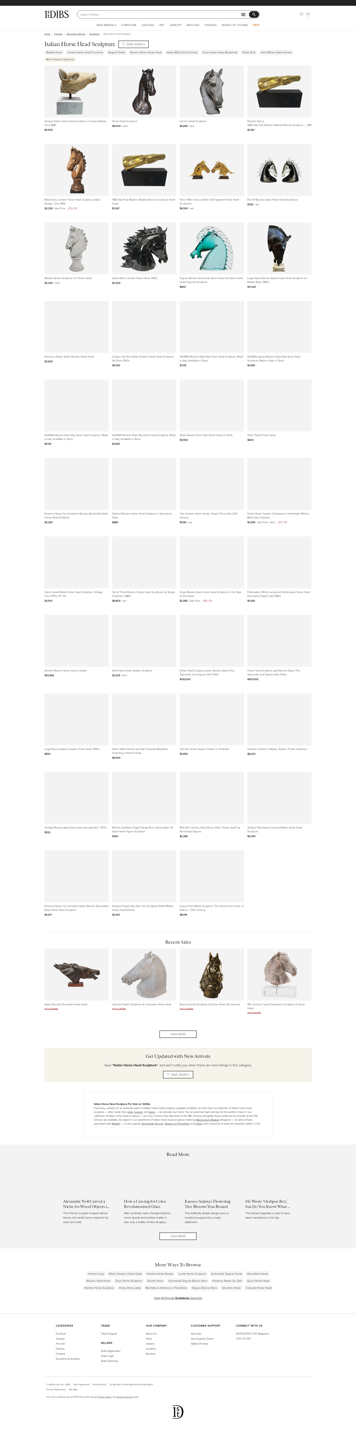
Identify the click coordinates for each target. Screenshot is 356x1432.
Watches (193, 25)
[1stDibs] (56, 14)
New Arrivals (106, 25)
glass (130, 1112)
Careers (150, 1343)
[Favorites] (301, 14)
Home (47, 33)
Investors (151, 1348)
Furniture (128, 25)
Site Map (73, 1389)
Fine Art (60, 1343)
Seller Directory (109, 1361)
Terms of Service (124, 1396)
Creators (60, 1353)
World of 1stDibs (235, 25)
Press (149, 1338)
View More (178, 1034)
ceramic (138, 1112)
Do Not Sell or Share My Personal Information (131, 1384)
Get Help (196, 1333)
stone (152, 1112)
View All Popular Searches (178, 1298)
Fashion (211, 25)
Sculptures (94, 33)
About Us (151, 1333)
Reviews (150, 1353)
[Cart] (308, 14)
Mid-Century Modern (207, 1119)
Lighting (147, 25)
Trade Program (109, 1333)
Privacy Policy (99, 1384)
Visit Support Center (202, 1338)
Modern (116, 1123)
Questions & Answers (68, 1358)
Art (161, 25)
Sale (256, 25)
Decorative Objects (76, 33)
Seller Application (111, 1351)
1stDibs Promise (199, 1343)
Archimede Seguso (152, 1123)
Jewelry (175, 25)
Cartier (198, 1123)
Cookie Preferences (56, 1389)
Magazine (252, 1333)
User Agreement (81, 1384)
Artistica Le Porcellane (177, 1123)
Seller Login (107, 1356)
